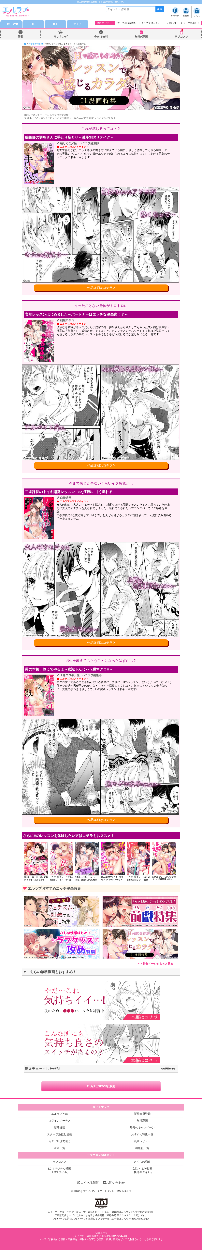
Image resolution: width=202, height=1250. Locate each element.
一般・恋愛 (11, 24)
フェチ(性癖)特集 (126, 23)
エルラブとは (59, 1113)
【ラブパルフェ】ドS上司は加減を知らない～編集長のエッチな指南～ (138, 879)
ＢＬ (55, 24)
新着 (20, 36)
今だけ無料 (101, 36)
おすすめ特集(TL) (36, 44)
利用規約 (75, 1191)
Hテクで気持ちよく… (151, 23)
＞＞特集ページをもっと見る (155, 963)
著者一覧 (59, 1148)
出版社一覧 (142, 1148)
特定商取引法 (124, 1191)
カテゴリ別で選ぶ (60, 1141)
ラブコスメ (181, 36)
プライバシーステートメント (98, 1191)
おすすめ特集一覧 (142, 1134)
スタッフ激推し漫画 (59, 1134)
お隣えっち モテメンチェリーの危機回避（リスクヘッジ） (164, 879)
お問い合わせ (115, 1182)
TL (33, 24)
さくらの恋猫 (142, 1161)
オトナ (77, 24)
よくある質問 (89, 1182)
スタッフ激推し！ (189, 23)
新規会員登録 (142, 1113)
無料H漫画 (141, 36)
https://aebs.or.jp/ (140, 1218)
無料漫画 (142, 1120)
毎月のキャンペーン (142, 1127)
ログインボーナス (60, 1120)
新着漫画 (59, 1127)
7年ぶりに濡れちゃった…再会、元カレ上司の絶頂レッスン (87, 879)
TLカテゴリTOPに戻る (101, 1086)
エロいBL (171, 23)
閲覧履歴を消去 (168, 1068)
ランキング (61, 36)
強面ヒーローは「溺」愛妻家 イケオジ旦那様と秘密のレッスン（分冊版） (36, 879)
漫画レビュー (142, 1141)
